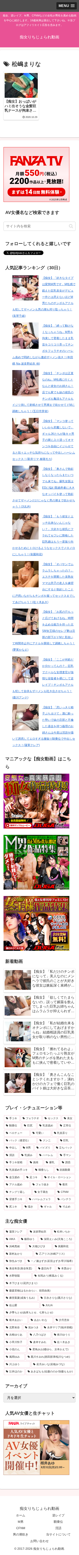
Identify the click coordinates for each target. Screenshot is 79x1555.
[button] (71, 226)
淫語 (58, 1528)
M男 (20, 1521)
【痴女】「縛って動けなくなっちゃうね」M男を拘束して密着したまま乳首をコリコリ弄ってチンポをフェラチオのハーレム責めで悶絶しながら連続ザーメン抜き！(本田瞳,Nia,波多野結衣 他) (43, 344)
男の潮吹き (20, 1534)
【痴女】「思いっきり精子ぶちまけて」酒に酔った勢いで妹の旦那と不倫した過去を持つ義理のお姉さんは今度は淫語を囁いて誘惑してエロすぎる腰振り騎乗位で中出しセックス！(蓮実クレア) (43, 726)
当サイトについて (58, 1534)
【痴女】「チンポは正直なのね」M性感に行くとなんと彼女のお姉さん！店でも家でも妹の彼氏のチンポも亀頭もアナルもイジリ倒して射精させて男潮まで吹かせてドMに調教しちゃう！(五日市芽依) (43, 392)
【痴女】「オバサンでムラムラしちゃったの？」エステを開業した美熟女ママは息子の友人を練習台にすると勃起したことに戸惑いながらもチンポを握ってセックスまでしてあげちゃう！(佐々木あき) (43, 583)
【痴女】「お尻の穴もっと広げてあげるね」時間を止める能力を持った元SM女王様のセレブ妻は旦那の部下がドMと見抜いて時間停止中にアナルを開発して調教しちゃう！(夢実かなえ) (43, 630)
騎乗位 (58, 1521)
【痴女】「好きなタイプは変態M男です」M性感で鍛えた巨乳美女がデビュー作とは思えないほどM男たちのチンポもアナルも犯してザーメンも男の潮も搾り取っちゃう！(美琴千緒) (43, 296)
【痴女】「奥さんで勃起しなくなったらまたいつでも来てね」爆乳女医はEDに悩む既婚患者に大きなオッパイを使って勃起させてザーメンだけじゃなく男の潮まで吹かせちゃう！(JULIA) (43, 487)
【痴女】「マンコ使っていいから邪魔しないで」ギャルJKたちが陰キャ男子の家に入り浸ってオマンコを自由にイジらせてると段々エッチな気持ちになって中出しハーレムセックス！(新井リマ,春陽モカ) (43, 440)
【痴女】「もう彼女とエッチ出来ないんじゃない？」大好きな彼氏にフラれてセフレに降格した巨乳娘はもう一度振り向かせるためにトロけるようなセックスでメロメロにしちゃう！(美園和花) (43, 535)
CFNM (20, 1528)
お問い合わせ (39, 1541)
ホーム (20, 1515)
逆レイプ (58, 1515)
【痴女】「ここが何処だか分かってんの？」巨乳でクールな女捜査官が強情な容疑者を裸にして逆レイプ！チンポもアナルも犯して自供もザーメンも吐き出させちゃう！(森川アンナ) (43, 678)
